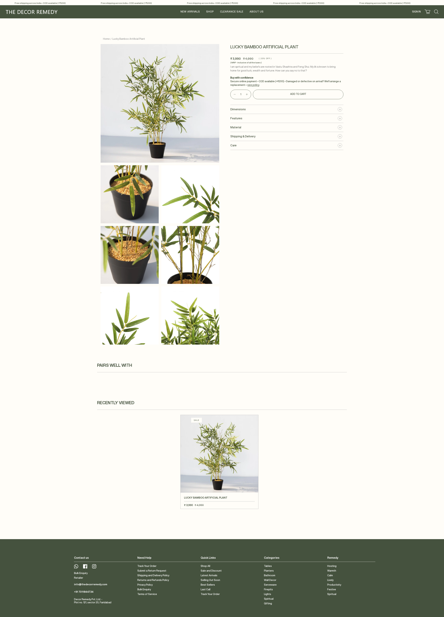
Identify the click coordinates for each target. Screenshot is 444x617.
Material (235, 127)
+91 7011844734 (83, 592)
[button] (210, 12)
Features (236, 118)
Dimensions (238, 109)
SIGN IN (417, 12)
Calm (330, 575)
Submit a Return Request (151, 570)
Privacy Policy (145, 585)
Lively (330, 580)
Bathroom (269, 575)
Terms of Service (147, 594)
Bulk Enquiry (81, 573)
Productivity (334, 585)
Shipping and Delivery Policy (153, 575)
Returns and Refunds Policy (153, 580)
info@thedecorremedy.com (90, 584)
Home (106, 39)
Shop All (205, 566)
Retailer (78, 578)
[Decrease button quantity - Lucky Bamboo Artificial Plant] (234, 94)
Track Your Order (146, 566)
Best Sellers (208, 585)
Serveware (270, 585)
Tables (268, 566)
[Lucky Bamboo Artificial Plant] (219, 454)
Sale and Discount (211, 570)
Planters (269, 570)
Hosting (331, 566)
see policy (253, 85)
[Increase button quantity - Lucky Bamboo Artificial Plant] (247, 94)
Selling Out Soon (210, 580)
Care (233, 145)
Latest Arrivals (209, 575)
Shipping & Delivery (242, 136)
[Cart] (427, 12)
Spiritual (269, 599)
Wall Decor (270, 580)
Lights (267, 594)
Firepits (268, 589)
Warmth (331, 570)
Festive (331, 589)
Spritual (331, 594)
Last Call (205, 589)
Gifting (268, 603)
